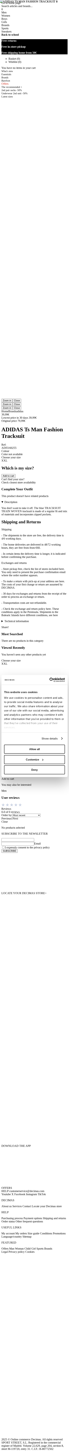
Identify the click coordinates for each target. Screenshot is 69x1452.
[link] (34, 872)
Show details (50, 738)
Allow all (34, 749)
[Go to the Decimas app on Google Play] (34, 1115)
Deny (34, 769)
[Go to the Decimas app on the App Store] (34, 1134)
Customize (32, 759)
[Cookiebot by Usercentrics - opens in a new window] (49, 680)
